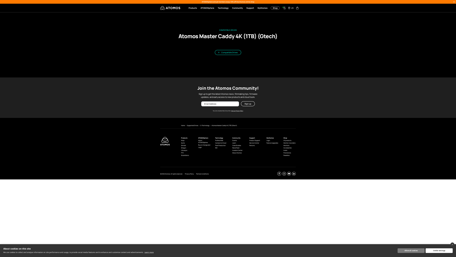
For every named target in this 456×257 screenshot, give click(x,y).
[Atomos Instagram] (284, 174)
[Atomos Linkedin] (294, 174)
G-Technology (204, 125)
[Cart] (297, 8)
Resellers (286, 155)
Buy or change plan (204, 145)
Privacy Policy (189, 174)
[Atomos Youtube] (289, 174)
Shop (275, 8)
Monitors (286, 145)
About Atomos (237, 153)
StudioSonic (185, 155)
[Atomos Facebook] (279, 174)
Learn (234, 143)
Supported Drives (192, 125)
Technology (223, 8)
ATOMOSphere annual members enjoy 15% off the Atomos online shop (228, 2)
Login (200, 147)
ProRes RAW (219, 140)
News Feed (235, 148)
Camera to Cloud (220, 143)
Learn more (149, 252)
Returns (252, 145)
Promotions (287, 153)
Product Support (254, 140)
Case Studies (236, 145)
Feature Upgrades (272, 143)
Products (193, 8)
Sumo (183, 143)
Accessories (287, 148)
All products (287, 140)
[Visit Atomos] (170, 8)
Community (237, 8)
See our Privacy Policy (237, 111)
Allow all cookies (411, 251)
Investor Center (237, 150)
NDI (216, 148)
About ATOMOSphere (203, 141)
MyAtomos (263, 8)
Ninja (182, 140)
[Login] (284, 8)
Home (183, 125)
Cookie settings (439, 251)
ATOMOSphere (207, 8)
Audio (285, 150)
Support (250, 8)
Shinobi (183, 145)
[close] (452, 244)
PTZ (182, 153)
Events (234, 140)
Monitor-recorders (289, 143)
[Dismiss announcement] (454, 1)
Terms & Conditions (202, 174)
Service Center (254, 143)
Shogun (183, 148)
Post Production (220, 145)
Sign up (248, 103)
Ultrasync (184, 150)
